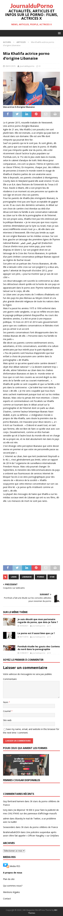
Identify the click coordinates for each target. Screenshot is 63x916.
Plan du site (9, 879)
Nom (6, 702)
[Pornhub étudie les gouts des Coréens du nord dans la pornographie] (9, 648)
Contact (7, 898)
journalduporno (27, 66)
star (52, 577)
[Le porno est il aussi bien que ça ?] (9, 635)
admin (6, 818)
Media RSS (15, 866)
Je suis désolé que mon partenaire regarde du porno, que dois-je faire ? (38, 620)
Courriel (7, 711)
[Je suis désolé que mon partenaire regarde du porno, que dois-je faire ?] (9, 622)
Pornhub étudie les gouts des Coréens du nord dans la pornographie (39, 648)
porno (40, 577)
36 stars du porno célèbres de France (39, 827)
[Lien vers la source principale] (6, 866)
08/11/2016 (24, 637)
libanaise (27, 577)
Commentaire (10, 679)
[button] (58, 33)
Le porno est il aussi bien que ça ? (36, 633)
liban (14, 577)
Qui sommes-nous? (12, 885)
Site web (7, 720)
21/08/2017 (24, 653)
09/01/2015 (11, 66)
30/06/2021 (24, 626)
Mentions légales (11, 892)
